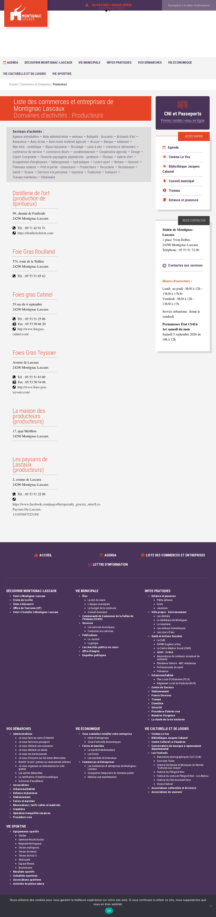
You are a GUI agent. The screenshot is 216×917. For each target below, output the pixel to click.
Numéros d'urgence (163, 715)
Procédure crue (22, 817)
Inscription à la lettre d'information (189, 5)
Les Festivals (159, 752)
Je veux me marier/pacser (33, 753)
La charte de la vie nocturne (168, 719)
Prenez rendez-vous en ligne (183, 120)
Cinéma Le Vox (160, 733)
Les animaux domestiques (171, 628)
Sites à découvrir (23, 604)
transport (111, 172)
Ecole (160, 604)
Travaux (156, 699)
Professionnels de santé (170, 667)
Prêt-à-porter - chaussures (58, 167)
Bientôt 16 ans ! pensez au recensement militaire (45, 762)
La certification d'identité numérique (38, 777)
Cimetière (157, 703)
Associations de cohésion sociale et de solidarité (178, 658)
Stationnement (160, 691)
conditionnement (84, 152)
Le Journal (93, 639)
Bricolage (77, 147)
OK (109, 910)
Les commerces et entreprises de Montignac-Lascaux (112, 767)
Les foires (93, 753)
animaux (77, 137)
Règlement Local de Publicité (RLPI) (176, 683)
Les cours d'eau (165, 632)
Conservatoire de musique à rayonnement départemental (176, 747)
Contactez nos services (100, 631)
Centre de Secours (162, 687)
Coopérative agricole (113, 152)
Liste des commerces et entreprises (175, 555)
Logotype (93, 643)
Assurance (19, 142)
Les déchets (163, 616)
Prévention (163, 671)
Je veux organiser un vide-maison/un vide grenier (41, 767)
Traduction (94, 172)
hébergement (60, 162)
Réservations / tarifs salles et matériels (37, 805)
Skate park (24, 859)
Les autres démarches (30, 773)
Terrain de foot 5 (27, 855)
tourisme (77, 172)
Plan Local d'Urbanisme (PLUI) (173, 679)
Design (135, 152)
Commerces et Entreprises (35, 84)
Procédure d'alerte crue (165, 711)
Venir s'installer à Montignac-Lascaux (35, 612)
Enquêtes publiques (94, 655)
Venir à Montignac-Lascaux (29, 596)
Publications (89, 635)
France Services (161, 695)
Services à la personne (53, 172)
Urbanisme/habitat (162, 675)
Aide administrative (55, 137)
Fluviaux (108, 157)
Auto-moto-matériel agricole (67, 142)
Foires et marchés (24, 801)
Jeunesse (162, 608)
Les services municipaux (101, 627)
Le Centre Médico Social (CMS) (174, 648)
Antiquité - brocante (100, 137)
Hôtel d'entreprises (98, 737)
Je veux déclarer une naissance (36, 745)
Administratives (22, 733)
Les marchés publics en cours (100, 647)
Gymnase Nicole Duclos (31, 839)
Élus (85, 596)
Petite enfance (164, 600)
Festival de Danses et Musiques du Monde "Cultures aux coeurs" (180, 766)
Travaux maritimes (25, 177)
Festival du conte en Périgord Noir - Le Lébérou (182, 775)
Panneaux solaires (24, 167)
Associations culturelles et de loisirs (173, 788)
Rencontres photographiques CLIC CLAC (179, 756)
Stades (22, 835)
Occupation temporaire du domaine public (111, 773)
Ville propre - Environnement (168, 612)
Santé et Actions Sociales (166, 636)
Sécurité (156, 707)
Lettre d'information (110, 565)
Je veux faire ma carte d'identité (36, 737)
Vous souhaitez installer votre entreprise (107, 733)
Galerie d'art (125, 157)
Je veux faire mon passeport (34, 741)
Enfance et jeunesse (163, 596)
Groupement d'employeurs (30, 162)
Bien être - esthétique (27, 147)
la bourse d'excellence (31, 781)
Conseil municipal (97, 612)
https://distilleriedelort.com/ (35, 233)
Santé (16, 172)
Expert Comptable (24, 157)
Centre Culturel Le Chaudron (168, 741)
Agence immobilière (26, 137)
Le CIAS (161, 640)
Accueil (13, 84)
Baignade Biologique (30, 843)
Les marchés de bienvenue (102, 758)
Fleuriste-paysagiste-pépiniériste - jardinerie (69, 157)
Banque (108, 142)
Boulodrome (25, 867)
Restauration (126, 167)
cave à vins (94, 147)
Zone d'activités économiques (104, 741)
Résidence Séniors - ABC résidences (176, 663)
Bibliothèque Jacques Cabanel (169, 737)
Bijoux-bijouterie (56, 147)
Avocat (95, 142)
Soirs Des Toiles (165, 760)
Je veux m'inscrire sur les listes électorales (42, 758)
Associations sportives (27, 879)
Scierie (29, 172)
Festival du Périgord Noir (170, 771)
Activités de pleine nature (28, 883)
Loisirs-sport (101, 162)
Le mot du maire (96, 600)
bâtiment (123, 142)
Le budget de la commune (102, 608)
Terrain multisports (29, 847)
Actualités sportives (25, 875)
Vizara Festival (165, 784)
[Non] (211, 906)
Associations (21, 785)
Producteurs (88, 167)
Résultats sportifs (24, 871)
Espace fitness (26, 863)
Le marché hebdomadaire (101, 749)
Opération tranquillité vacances (32, 813)
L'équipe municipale (99, 604)
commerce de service (27, 152)
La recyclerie (163, 624)
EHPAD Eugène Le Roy (169, 644)
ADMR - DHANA (165, 652)
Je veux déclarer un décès (33, 749)
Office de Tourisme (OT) (27, 608)
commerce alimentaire (121, 147)
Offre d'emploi (91, 651)
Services (87, 623)
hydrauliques (81, 162)
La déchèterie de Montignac (172, 620)
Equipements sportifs (26, 831)
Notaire (119, 162)
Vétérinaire (48, 177)
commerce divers (57, 152)
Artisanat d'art (126, 137)
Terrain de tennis (27, 851)
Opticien (133, 162)
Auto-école (37, 142)
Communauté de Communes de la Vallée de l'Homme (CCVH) (107, 618)
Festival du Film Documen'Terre (174, 780)
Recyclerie (107, 167)
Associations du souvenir (166, 792)
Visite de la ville (23, 600)
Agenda (12, 62)
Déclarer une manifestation (102, 777)
